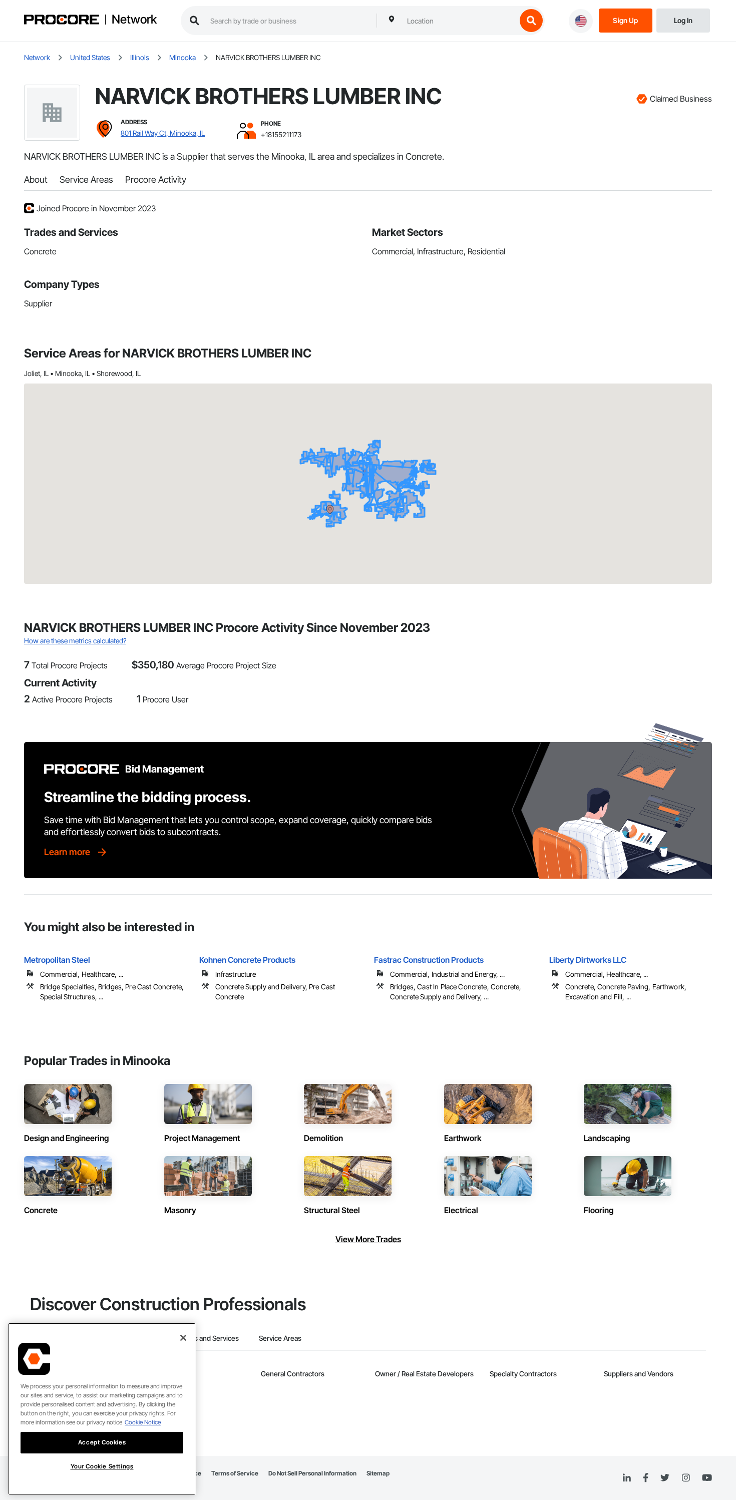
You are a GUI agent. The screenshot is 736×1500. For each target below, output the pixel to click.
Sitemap (378, 1473)
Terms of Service (234, 1473)
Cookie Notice (143, 1422)
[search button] (531, 20)
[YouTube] (707, 1478)
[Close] (183, 1338)
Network (134, 20)
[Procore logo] (61, 21)
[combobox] (459, 21)
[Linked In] (627, 1477)
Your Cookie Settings (102, 1466)
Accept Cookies (102, 1442)
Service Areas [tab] (280, 1338)
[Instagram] (685, 1478)
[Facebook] (645, 1478)
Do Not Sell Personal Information (312, 1473)
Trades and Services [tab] (207, 1338)
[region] (102, 1409)
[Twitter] (664, 1477)
